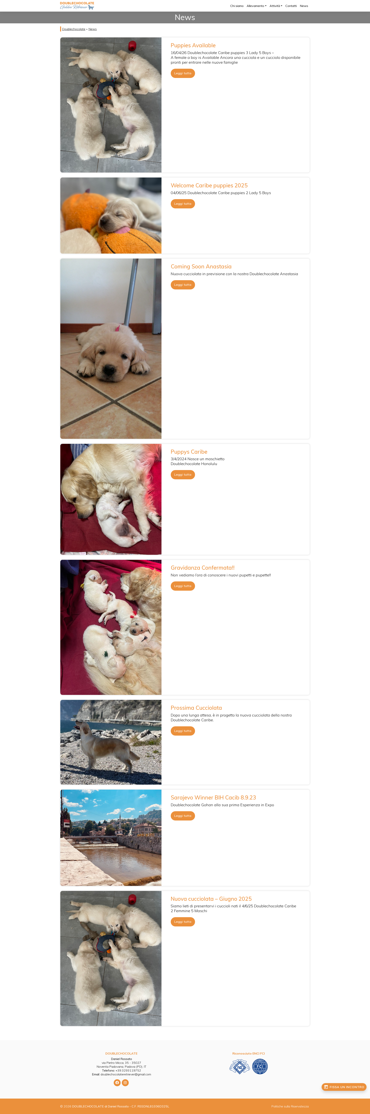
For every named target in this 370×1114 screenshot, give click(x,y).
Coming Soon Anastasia (201, 266)
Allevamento (255, 6)
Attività (275, 6)
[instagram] (125, 1082)
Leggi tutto (183, 73)
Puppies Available (193, 45)
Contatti (291, 6)
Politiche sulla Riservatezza (290, 1106)
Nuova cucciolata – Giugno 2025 (211, 898)
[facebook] (117, 1082)
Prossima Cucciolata (196, 707)
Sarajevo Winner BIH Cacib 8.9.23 (213, 797)
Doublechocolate (73, 29)
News (304, 6)
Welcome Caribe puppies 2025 (209, 185)
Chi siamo (237, 6)
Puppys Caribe (189, 451)
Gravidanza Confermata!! (203, 567)
